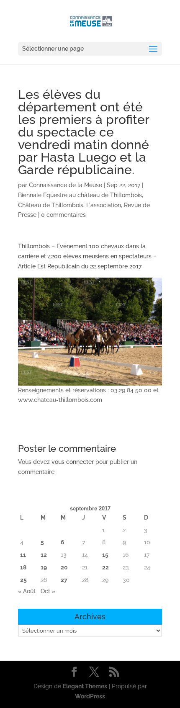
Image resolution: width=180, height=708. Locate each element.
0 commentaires (63, 214)
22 (105, 567)
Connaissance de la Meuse (65, 185)
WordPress (90, 696)
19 (44, 567)
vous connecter (72, 461)
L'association (103, 205)
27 (64, 580)
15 (105, 554)
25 (23, 580)
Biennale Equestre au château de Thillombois (80, 195)
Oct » (48, 591)
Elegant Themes (85, 686)
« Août (27, 591)
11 (23, 554)
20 (64, 567)
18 (23, 567)
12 (44, 554)
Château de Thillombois (50, 205)
